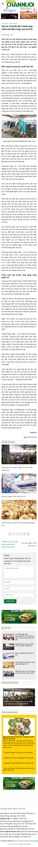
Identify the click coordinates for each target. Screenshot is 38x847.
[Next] (36, 697)
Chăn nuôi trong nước (9, 23)
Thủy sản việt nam (18, 841)
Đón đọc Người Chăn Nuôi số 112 (14, 496)
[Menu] (3, 3)
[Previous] (2, 697)
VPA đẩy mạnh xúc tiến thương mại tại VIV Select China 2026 (10, 544)
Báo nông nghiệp (32, 841)
